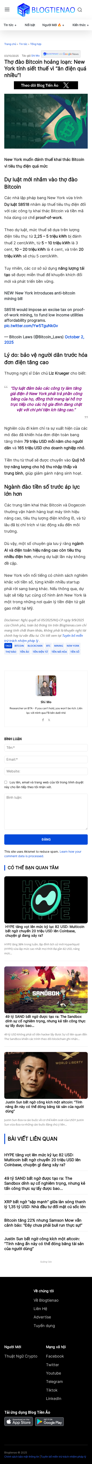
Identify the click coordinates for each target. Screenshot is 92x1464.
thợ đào (11, 651)
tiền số (74, 651)
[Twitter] (32, 660)
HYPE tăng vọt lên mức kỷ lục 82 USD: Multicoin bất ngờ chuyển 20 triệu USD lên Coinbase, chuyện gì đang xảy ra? (44, 931)
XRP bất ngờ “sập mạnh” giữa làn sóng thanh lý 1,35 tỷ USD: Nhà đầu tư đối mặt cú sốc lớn (45, 1204)
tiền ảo (24, 651)
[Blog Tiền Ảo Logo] (46, 10)
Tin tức (23, 44)
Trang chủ (10, 44)
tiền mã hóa (59, 651)
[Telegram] (41, 660)
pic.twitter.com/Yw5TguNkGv (31, 325)
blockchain (35, 645)
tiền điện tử (40, 651)
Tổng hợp (35, 44)
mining (58, 645)
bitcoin (19, 645)
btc (48, 645)
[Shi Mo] (46, 685)
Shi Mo (35, 55)
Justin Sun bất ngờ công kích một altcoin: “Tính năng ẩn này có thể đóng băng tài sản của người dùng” (44, 1106)
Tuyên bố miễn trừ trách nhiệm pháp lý (63, 1456)
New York (73, 645)
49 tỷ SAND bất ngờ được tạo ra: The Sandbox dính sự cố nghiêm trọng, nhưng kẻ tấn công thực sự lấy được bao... (45, 1021)
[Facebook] (22, 660)
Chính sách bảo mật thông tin (21, 1456)
